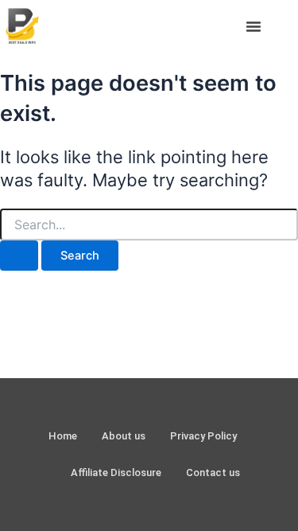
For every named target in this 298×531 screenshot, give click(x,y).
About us (123, 436)
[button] (253, 26)
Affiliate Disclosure (116, 472)
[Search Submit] (19, 255)
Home (62, 436)
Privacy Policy (203, 436)
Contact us (213, 472)
